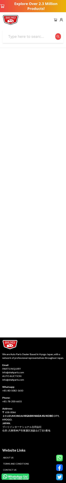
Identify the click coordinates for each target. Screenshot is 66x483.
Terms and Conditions (16, 464)
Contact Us (9, 470)
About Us (8, 457)
